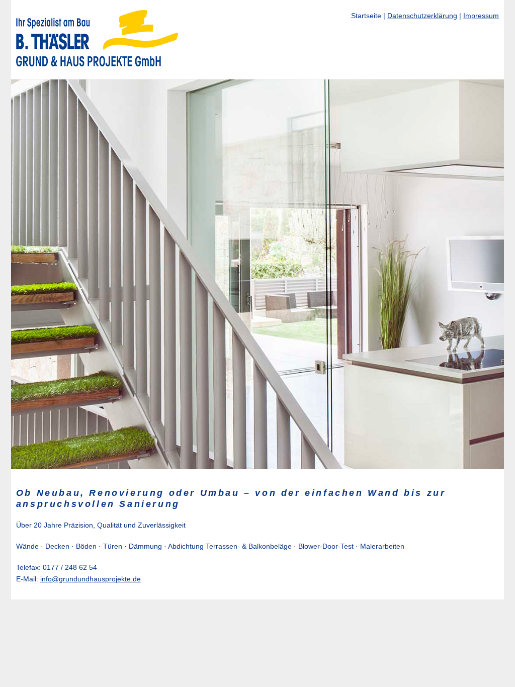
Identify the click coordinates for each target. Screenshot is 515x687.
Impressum (481, 16)
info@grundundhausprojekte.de (90, 579)
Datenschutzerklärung (422, 16)
